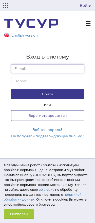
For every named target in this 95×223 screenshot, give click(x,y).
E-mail (20, 68)
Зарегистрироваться (48, 115)
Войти (85, 5)
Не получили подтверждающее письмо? (47, 136)
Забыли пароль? (48, 129)
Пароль (21, 81)
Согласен (19, 214)
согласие (46, 189)
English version (24, 35)
